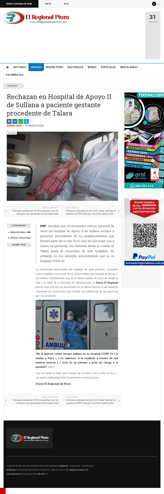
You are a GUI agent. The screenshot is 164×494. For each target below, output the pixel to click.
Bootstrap (11, 470)
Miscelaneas (129, 67)
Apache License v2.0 (79, 470)
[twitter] (26, 121)
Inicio (7, 67)
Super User (14, 125)
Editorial (19, 67)
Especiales (108, 67)
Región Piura (54, 67)
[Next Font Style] (29, 238)
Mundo (92, 67)
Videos (48, 4)
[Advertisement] (116, 34)
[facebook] (9, 121)
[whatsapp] (20, 121)
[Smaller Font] (8, 232)
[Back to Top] (3, 491)
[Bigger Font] (29, 232)
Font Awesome (13, 474)
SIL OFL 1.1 (43, 474)
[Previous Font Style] (8, 238)
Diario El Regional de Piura (19, 4)
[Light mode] (154, 4)
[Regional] (36, 18)
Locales (36, 67)
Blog (66, 4)
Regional (64, 466)
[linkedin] (14, 121)
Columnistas (15, 74)
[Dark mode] (159, 4)
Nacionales (75, 67)
